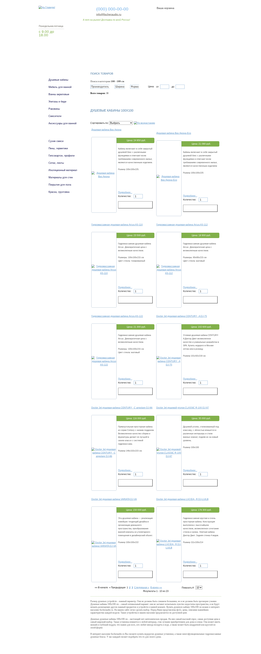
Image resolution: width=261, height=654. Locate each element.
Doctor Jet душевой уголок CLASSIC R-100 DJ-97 (182, 407)
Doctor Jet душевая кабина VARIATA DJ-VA (114, 499)
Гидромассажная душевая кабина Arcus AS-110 (117, 224)
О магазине (98, 58)
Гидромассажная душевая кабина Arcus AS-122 (117, 316)
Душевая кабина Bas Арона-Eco (173, 133)
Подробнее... (125, 192)
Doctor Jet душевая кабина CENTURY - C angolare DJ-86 (121, 407)
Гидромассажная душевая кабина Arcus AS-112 (182, 224)
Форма (135, 86)
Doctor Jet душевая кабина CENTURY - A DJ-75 (181, 316)
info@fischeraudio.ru (107, 14)
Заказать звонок (59, 45)
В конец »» (156, 587)
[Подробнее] (104, 176)
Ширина (119, 86)
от (157, 86)
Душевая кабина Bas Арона (106, 129)
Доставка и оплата (128, 58)
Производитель (100, 86)
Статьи (156, 58)
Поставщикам (180, 58)
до (172, 86)
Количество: (125, 196)
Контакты (206, 58)
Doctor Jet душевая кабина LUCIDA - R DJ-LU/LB (182, 499)
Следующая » (141, 587)
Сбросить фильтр (107, 100)
